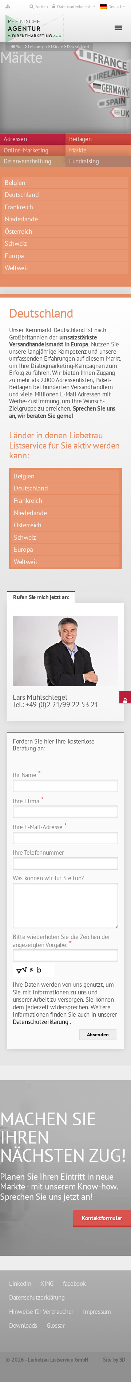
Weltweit (16, 268)
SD (122, 1359)
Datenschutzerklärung (40, 1022)
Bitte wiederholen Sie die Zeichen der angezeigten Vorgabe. (61, 941)
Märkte (57, 46)
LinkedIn (20, 1284)
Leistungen (37, 46)
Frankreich (19, 207)
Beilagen (80, 139)
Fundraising (84, 161)
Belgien (15, 182)
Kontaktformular (102, 1218)
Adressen (15, 139)
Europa (14, 256)
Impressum (97, 1312)
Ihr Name (27, 775)
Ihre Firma (28, 801)
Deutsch (115, 6)
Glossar (56, 1325)
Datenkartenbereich (74, 6)
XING (46, 1284)
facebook (74, 1284)
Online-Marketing (26, 150)
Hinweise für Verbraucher (41, 1312)
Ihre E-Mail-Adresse (40, 827)
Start (20, 46)
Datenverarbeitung (27, 161)
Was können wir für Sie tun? (48, 878)
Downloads (23, 1325)
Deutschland (78, 46)
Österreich (18, 231)
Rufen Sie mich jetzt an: (41, 597)
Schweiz (16, 243)
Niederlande (21, 219)
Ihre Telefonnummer (38, 853)
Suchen (41, 6)
